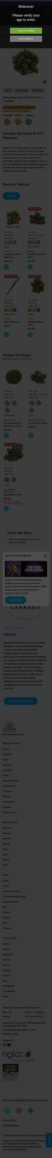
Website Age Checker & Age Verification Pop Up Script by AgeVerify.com (48, 1157)
